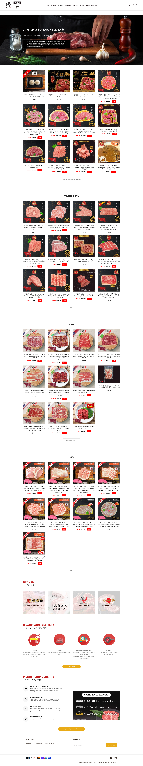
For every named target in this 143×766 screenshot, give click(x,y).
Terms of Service (49, 743)
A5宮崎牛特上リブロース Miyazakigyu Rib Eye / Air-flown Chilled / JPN (59, 226)
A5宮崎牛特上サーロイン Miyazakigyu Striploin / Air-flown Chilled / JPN (59, 260)
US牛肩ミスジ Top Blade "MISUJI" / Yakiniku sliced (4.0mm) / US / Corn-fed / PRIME (84, 356)
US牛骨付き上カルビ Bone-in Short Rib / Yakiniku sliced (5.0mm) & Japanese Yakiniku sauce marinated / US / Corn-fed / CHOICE (59, 357)
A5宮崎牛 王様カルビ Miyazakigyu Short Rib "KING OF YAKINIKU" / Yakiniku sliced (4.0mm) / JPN (59, 167)
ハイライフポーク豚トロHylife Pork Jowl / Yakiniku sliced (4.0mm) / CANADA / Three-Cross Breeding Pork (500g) (109, 524)
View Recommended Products (71, 179)
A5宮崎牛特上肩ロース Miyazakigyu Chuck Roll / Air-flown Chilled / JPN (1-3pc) (34, 227)
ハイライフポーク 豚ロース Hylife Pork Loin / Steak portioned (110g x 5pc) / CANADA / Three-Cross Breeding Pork (34, 488)
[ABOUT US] (27, 51)
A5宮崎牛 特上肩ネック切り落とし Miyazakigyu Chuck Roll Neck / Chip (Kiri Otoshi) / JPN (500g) (109, 296)
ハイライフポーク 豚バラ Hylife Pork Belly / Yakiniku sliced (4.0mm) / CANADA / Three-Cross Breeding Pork (108, 488)
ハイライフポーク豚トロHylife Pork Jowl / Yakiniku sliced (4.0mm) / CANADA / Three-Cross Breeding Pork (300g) (84, 524)
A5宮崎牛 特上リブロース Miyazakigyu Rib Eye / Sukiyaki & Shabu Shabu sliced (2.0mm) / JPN (59, 296)
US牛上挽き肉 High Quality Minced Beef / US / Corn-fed (84, 427)
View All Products (71, 308)
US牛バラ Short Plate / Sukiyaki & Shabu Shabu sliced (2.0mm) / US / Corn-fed (34, 392)
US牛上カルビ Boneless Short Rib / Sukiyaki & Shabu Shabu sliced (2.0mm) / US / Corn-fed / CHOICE (34, 428)
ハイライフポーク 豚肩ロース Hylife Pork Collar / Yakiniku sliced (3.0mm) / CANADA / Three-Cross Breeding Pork (34, 524)
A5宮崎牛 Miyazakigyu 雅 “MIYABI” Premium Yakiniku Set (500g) (108, 130)
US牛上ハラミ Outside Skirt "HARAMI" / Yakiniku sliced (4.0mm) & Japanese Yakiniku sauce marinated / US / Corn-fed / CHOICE (59, 393)
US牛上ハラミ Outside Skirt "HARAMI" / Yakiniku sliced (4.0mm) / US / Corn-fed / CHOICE (109, 356)
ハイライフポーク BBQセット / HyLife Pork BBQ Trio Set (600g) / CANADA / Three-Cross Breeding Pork (34, 559)
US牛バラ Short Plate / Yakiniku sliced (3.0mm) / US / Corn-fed (84, 391)
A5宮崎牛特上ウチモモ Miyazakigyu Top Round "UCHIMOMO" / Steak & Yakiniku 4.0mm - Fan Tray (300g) (59, 131)
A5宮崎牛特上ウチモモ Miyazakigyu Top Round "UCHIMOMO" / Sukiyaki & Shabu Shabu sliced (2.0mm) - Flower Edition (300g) (34, 132)
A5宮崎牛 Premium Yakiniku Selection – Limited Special (59, 96)
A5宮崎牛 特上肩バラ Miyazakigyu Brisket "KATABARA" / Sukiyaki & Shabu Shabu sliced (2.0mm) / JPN (109, 261)
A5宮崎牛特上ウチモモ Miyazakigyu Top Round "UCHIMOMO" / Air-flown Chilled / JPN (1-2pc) (34, 296)
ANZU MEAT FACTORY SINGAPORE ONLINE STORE (95, 762)
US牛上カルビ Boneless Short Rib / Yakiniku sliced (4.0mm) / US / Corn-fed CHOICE (59, 428)
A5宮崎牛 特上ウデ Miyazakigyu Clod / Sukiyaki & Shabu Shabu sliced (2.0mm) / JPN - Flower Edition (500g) (109, 96)
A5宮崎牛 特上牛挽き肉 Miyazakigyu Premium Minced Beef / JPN (84, 260)
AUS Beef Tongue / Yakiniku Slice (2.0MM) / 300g (34, 166)
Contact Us (29, 743)
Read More (71, 667)
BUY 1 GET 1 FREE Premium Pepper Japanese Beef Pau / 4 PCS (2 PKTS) (34, 96)
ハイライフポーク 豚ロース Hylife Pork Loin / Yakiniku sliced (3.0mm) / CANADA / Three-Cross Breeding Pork (59, 524)
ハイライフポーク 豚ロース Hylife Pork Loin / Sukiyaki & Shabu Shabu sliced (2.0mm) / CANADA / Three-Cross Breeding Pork (84, 489)
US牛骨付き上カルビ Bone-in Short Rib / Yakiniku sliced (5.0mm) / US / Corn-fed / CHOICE (34, 356)
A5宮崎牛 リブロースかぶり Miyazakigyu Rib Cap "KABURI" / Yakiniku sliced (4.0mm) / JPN (109, 227)
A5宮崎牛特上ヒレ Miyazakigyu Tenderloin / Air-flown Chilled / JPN (84, 295)
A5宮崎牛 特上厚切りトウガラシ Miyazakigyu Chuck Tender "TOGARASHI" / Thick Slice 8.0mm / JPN (84, 131)
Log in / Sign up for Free (71, 729)
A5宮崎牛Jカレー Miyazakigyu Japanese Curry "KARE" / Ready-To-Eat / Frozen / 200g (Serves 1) (109, 167)
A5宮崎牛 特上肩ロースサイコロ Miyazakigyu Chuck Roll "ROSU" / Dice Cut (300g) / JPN (83, 167)
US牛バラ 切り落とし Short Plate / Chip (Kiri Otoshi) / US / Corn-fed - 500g (109, 387)
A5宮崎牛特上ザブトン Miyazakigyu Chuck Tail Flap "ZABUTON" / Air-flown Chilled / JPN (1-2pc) (84, 227)
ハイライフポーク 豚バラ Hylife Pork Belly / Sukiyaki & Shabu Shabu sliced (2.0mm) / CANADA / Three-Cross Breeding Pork (59, 489)
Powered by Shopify (112, 762)
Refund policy (38, 743)
